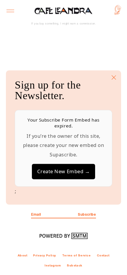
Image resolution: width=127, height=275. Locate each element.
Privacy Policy (44, 255)
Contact (103, 255)
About (22, 255)
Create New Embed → (63, 171)
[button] (10, 11)
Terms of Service (76, 255)
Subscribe (87, 214)
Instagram (53, 265)
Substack (74, 265)
